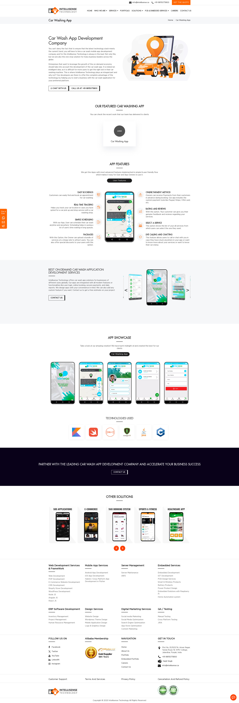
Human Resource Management (62, 623)
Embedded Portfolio (130, 659)
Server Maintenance (129, 573)
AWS (123, 576)
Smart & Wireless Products (169, 582)
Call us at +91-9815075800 (84, 88)
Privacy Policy (128, 679)
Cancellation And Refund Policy (173, 679)
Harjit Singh (167, 661)
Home (170, 20)
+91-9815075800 (161, 2)
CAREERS (174, 11)
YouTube (55, 656)
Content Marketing (129, 629)
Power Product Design (167, 588)
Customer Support (58, 679)
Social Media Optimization (132, 619)
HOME (89, 11)
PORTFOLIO (125, 11)
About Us (125, 651)
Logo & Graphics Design (95, 626)
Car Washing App (119, 354)
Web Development (57, 576)
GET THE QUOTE (181, 2)
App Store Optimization (131, 626)
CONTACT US (185, 11)
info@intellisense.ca (140, 2)
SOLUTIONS (136, 11)
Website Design (92, 616)
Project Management (57, 619)
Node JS (52, 594)
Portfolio (125, 655)
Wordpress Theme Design (96, 619)
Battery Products (165, 585)
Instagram (56, 664)
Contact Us (126, 667)
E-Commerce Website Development (64, 582)
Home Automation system (169, 597)
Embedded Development (169, 573)
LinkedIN (55, 660)
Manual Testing (164, 616)
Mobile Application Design (96, 623)
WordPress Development (59, 591)
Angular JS (53, 598)
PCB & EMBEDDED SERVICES (156, 11)
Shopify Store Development (60, 588)
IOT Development (165, 576)
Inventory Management (58, 616)
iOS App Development (94, 576)
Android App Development (96, 573)
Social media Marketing (131, 616)
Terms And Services (95, 679)
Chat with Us (59, 88)
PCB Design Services (167, 579)
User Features (119, 180)
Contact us (119, 472)
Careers (124, 663)
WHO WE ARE (99, 11)
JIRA (160, 623)
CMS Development (57, 585)
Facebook (56, 647)
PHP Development (57, 579)
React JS (52, 601)
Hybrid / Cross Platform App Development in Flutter (97, 580)
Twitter (55, 651)
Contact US (56, 298)
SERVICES (113, 11)
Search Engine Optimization (133, 623)
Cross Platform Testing (167, 619)
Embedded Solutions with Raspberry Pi (173, 593)
